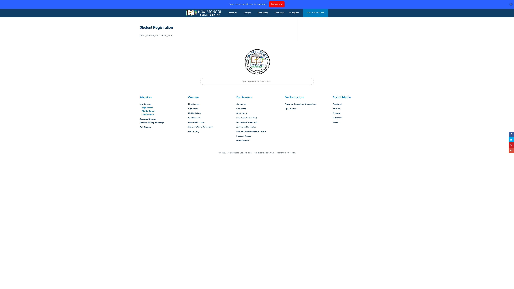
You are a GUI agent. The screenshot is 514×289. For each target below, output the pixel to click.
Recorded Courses (148, 119)
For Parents (263, 13)
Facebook (337, 104)
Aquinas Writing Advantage (152, 122)
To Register (294, 13)
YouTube (336, 109)
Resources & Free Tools (246, 118)
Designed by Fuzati (286, 153)
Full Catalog (145, 127)
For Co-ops (279, 13)
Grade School (148, 114)
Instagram (337, 118)
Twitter (336, 122)
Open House (241, 113)
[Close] (511, 4)
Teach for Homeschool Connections (300, 104)
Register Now (276, 4)
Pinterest (336, 113)
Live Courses (145, 104)
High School (147, 108)
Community (241, 109)
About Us (233, 13)
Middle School (148, 111)
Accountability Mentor (246, 127)
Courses (247, 13)
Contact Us (241, 104)
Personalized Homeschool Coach (251, 131)
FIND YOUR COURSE (315, 13)
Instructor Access (243, 136)
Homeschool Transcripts (246, 122)
